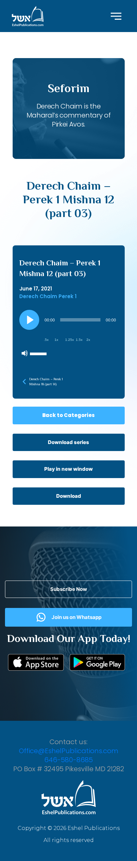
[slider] (39, 353)
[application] (68, 335)
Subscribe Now (68, 589)
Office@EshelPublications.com (68, 751)
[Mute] (24, 353)
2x (88, 340)
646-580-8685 (68, 760)
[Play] (29, 320)
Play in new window (68, 469)
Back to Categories (68, 415)
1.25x (69, 340)
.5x (46, 340)
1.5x (79, 340)
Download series (68, 442)
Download (68, 496)
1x (56, 340)
